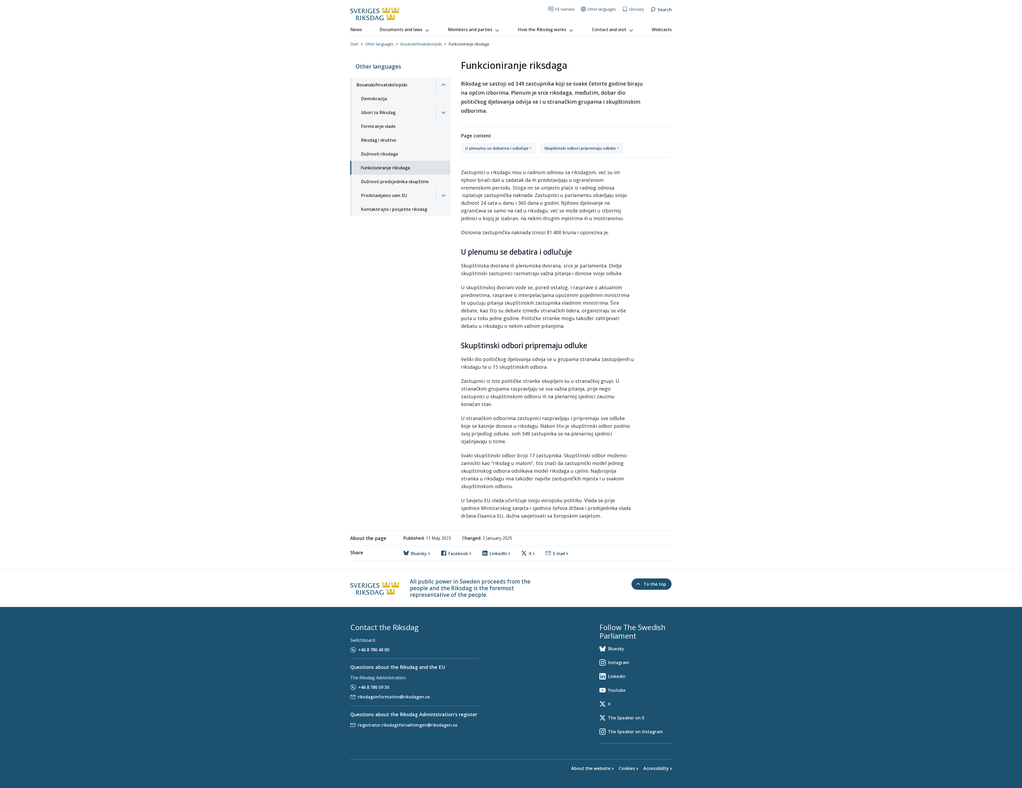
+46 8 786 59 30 (373, 687)
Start (354, 44)
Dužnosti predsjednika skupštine (395, 182)
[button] (405, 29)
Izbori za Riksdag (378, 112)
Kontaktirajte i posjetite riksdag (394, 209)
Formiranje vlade (378, 126)
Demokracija (374, 99)
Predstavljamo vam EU (384, 195)
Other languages (601, 9)
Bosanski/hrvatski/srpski (421, 44)
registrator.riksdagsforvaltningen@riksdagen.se (408, 725)
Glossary (636, 9)
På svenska (564, 9)
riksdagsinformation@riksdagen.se (394, 697)
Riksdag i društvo (378, 140)
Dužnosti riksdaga (379, 154)
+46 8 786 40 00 (373, 650)
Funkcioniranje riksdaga (385, 168)
